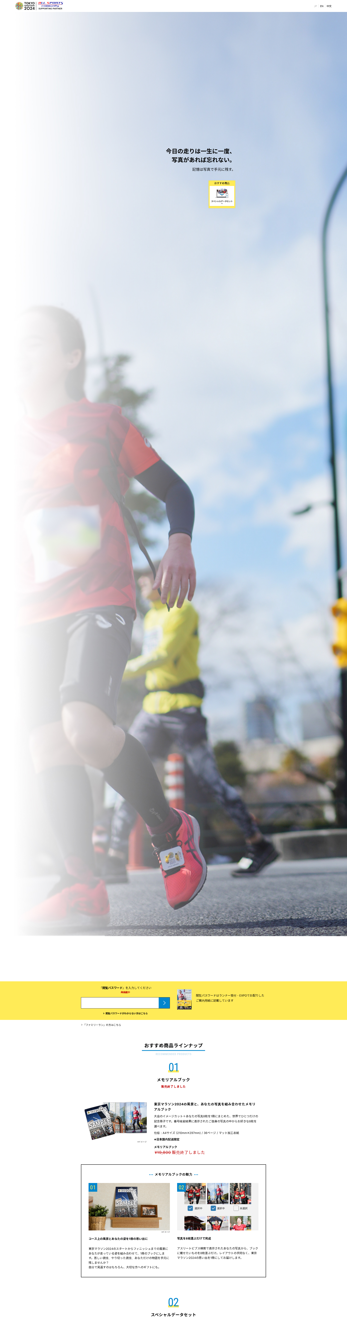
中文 (329, 6)
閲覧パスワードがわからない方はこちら (127, 1013)
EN (322, 6)
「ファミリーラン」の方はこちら (102, 1024)
